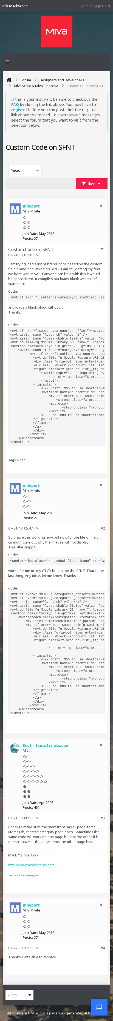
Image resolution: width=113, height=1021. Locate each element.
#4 (103, 947)
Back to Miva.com (15, 5)
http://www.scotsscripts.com (31, 864)
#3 (103, 817)
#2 (103, 528)
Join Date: (30, 233)
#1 (103, 248)
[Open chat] (99, 1007)
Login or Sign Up (93, 6)
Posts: (28, 238)
